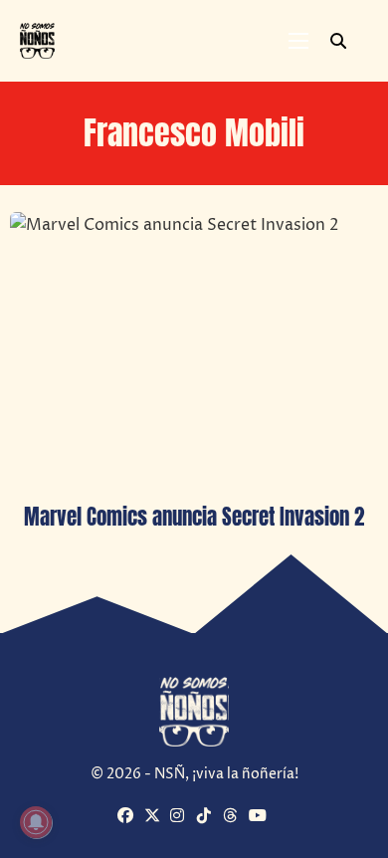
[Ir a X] (154, 816)
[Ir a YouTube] (259, 816)
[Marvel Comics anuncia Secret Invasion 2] (194, 350)
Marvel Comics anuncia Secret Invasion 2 (194, 517)
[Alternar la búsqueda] (338, 41)
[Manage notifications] (36, 822)
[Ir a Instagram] (180, 816)
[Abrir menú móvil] (298, 41)
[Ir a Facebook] (127, 816)
